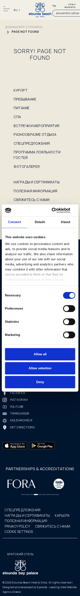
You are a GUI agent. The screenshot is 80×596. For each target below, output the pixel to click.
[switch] (69, 308)
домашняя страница (24, 27)
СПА (17, 117)
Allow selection (40, 368)
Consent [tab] (14, 222)
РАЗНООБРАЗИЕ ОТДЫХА (35, 134)
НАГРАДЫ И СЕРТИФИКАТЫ (37, 182)
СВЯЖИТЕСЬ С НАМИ (31, 199)
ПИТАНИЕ (22, 108)
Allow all (40, 354)
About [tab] (65, 222)
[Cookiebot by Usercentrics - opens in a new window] (57, 210)
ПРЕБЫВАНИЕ (25, 99)
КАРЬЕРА (62, 515)
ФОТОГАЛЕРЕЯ (27, 166)
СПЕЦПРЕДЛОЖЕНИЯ (32, 143)
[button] (23, 494)
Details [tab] (40, 222)
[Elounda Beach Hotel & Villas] (40, 10)
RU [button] (16, 10)
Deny (40, 382)
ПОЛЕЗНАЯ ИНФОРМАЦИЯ (35, 191)
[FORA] (21, 483)
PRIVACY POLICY (17, 526)
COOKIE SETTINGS (19, 531)
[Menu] (7, 9)
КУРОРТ (21, 90)
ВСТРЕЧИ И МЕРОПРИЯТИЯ (37, 125)
